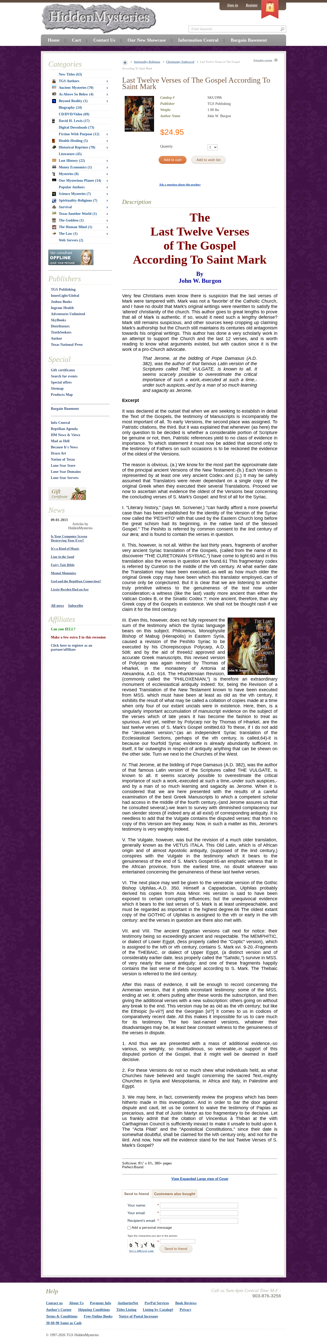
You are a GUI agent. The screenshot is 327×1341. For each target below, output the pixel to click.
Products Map (62, 395)
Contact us (54, 1303)
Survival (65, 207)
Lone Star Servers (64, 478)
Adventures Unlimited (68, 314)
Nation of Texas (63, 459)
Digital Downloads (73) (76, 127)
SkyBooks (58, 320)
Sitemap (57, 388)
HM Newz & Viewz (65, 435)
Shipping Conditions (94, 1310)
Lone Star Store (63, 465)
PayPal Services (157, 1303)
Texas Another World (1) (78, 214)
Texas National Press (67, 345)
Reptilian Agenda (64, 429)
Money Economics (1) (75, 167)
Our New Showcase (146, 40)
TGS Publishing (63, 289)
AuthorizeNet (128, 1303)
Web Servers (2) (71, 240)
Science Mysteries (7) (75, 194)
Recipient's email (141, 1221)
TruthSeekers (61, 332)
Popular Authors (72, 187)
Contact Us (104, 40)
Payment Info (100, 1303)
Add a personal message (151, 1227)
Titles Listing (126, 1310)
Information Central (198, 40)
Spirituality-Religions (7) (78, 200)
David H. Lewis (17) (74, 121)
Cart (76, 40)
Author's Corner (59, 1310)
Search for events (64, 376)
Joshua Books (61, 302)
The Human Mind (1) (75, 227)
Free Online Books (98, 1316)
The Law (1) (68, 234)
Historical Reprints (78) (77, 147)
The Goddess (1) (71, 220)
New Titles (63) (70, 74)
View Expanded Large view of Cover (199, 1179)
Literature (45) (70, 154)
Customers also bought (174, 1194)
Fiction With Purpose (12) (79, 134)
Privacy (185, 1310)
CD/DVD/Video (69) (74, 114)
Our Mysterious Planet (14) (80, 180)
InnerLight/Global (65, 296)
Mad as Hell (60, 441)
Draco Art (58, 453)
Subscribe (75, 606)
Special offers (61, 382)
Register (252, 5)
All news (57, 606)
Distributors (60, 326)
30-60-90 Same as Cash (63, 1323)
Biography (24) (70, 107)
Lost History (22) (72, 161)
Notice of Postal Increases (138, 1316)
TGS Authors (69, 81)
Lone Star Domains (66, 472)
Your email (136, 1213)
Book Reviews (185, 1303)
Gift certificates (63, 370)
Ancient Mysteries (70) (76, 88)
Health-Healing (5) (73, 141)
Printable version (262, 60)
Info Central (60, 423)
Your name (136, 1205)
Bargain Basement (65, 409)
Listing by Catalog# (158, 1310)
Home (54, 40)
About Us (76, 1303)
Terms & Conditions (61, 1316)
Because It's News (64, 447)
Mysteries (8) (69, 174)
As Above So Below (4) (76, 94)
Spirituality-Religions (147, 61)
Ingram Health (62, 308)
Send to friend (136, 1194)
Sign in (232, 5)
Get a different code (141, 1251)
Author (56, 338)
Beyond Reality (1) (73, 101)
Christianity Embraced (180, 61)
